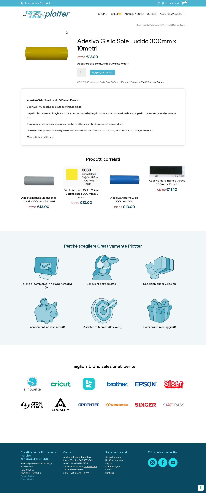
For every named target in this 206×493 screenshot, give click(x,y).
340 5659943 (86, 460)
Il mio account (171, 3)
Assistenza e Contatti (37, 3)
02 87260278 (81, 463)
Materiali (146, 25)
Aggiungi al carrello (102, 72)
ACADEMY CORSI (134, 14)
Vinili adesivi (156, 25)
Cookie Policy (27, 476)
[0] (183, 3)
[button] (67, 33)
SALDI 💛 (116, 14)
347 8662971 (90, 466)
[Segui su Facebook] (162, 462)
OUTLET (152, 14)
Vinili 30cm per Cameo (176, 25)
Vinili (164, 25)
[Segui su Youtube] (172, 462)
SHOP (101, 14)
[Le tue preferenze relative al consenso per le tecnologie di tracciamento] (201, 488)
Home (138, 25)
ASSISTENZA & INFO (171, 14)
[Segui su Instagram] (152, 462)
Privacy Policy (27, 479)
